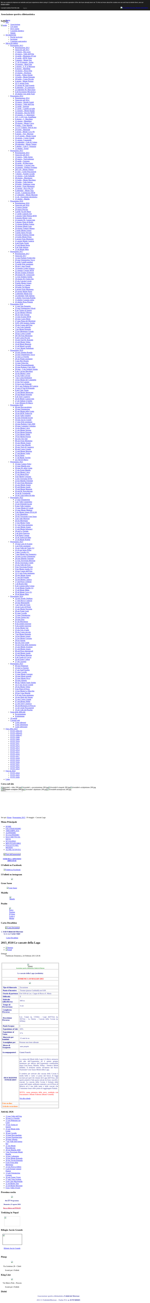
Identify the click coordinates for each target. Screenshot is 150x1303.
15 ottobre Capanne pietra (24, 300)
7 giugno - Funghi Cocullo (25, 174)
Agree (25, 8)
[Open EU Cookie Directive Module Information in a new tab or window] (134, 7)
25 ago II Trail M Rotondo (25, 388)
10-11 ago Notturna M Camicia (26, 386)
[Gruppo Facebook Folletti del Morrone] (12, 870)
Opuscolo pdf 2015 (22, 155)
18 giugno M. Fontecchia (24, 279)
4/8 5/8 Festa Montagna (23, 336)
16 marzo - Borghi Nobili (24, 102)
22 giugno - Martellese (23, 121)
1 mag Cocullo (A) (22, 552)
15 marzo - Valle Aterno (24, 157)
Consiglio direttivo (17, 31)
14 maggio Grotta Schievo (24, 268)
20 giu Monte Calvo (22, 472)
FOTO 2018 (15, 758)
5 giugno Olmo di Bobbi (24, 222)
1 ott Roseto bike (21, 584)
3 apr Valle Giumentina (23, 502)
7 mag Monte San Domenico (25, 554)
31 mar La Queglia (22, 357)
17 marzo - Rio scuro (23, 52)
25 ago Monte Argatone (24, 647)
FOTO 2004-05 (16, 733)
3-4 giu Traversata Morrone (25, 561)
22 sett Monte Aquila (22, 653)
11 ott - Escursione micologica (26, 197)
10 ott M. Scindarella (22, 493)
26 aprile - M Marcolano (24, 163)
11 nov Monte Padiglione (24, 348)
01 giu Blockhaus (21, 622)
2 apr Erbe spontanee (23, 546)
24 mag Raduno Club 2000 (25, 424)
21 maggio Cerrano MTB (24, 270)
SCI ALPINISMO (12, 835)
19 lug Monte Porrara (23, 437)
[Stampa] (9, 948)
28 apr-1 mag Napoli (22, 266)
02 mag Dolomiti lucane (24, 418)
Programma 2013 (16, 45)
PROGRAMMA (12, 43)
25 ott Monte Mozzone (14, 1186)
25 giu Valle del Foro (23, 565)
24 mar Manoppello (22, 603)
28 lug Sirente (20, 641)
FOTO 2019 (15, 760)
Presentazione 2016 (22, 203)
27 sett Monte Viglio (22, 453)
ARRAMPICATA (12, 831)
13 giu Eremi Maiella (23, 470)
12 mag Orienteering (22, 615)
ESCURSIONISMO (13, 829)
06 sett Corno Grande (23, 449)
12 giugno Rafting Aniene (24, 224)
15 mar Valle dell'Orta (14, 1116)
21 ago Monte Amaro (23, 527)
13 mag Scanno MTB (23, 317)
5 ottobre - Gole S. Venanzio (25, 146)
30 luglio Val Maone (22, 287)
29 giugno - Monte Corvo (24, 123)
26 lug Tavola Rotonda (14, 1160)
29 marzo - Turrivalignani (24, 159)
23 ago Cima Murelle (23, 445)
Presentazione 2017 (22, 254)
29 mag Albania (11, 1139)
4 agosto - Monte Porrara (24, 81)
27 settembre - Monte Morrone (26, 195)
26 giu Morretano (21, 521)
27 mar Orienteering (22, 500)
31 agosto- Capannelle (23, 140)
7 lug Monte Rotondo (23, 634)
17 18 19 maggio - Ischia (24, 62)
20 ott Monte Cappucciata (24, 399)
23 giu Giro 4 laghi (22, 630)
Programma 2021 (16, 462)
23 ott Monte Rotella (22, 540)
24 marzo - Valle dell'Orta (24, 54)
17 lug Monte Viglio (22, 523)
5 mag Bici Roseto (22, 361)
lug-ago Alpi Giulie (22, 643)
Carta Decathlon (12, 938)
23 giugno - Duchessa (23, 73)
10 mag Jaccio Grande (23, 420)
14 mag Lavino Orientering (25, 556)
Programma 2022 (16, 498)
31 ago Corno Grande (23, 699)
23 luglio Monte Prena (23, 237)
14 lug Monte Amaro (22, 636)
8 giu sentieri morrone (23, 624)
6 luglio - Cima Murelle (23, 125)
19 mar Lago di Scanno (23, 544)
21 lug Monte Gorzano (23, 638)
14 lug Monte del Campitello (25, 380)
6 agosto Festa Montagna (24, 239)
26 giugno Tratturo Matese (25, 228)
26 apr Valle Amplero (23, 416)
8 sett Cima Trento (22, 390)
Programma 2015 (16, 151)
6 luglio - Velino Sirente (24, 75)
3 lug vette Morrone (22, 519)
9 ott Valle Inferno (21, 247)
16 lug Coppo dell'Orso (23, 571)
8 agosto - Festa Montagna (25, 186)
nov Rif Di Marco (21, 460)
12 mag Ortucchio (21, 363)
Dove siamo (14, 29)
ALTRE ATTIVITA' (13, 850)
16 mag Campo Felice (23, 464)
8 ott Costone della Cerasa (24, 586)
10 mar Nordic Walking (23, 598)
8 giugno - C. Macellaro (24, 119)
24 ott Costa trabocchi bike (25, 495)
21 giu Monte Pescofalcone (11, 1147)
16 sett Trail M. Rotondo (24, 340)
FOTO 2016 (15, 754)
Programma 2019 (16, 350)
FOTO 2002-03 (16, 731)
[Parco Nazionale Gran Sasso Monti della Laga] (12, 888)
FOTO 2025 (15, 775)
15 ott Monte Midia (22, 590)
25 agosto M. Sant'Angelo (24, 85)
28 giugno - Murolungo (23, 178)
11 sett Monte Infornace (23, 529)
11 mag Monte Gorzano (24, 674)
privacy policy (5, 4)
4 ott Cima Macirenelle (14, 1181)
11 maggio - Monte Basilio (25, 111)
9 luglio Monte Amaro (23, 283)
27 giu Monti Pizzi (22, 474)
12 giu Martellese (21, 514)
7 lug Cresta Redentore (23, 378)
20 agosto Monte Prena (23, 291)
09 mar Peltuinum (21, 666)
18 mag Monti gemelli (23, 676)
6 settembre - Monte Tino (24, 191)
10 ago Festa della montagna (25, 645)
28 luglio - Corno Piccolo (24, 79)
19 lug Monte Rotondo (14, 1158)
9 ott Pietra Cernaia (22, 535)
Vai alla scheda (24, 1098)
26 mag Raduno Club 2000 (25, 367)
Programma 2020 (16, 405)
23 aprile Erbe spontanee (24, 264)
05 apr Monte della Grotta (24, 411)
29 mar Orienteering (22, 409)
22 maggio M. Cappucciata (25, 220)
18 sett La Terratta (21, 531)
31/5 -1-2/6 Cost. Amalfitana (25, 117)
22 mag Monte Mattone (23, 510)
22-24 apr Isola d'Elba (23, 550)
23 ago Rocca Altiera (13, 1167)
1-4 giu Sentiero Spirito (23, 277)
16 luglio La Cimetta (22, 285)
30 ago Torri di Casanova (24, 447)
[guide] (4, 25)
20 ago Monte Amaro (23, 575)
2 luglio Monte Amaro (23, 231)
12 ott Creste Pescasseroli (24, 708)
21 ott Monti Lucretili (23, 346)
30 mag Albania (21, 680)
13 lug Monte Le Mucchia (24, 691)
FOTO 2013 (15, 748)
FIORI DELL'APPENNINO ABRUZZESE (12, 860)
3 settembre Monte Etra (23, 294)
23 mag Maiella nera (22, 466)
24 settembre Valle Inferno (24, 296)
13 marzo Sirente (21, 207)
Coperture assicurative (18, 41)
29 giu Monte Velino (22, 687)
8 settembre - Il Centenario (25, 88)
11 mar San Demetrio (23, 306)
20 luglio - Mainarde (22, 130)
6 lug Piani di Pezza (22, 689)
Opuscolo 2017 (20, 256)
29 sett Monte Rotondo (23, 395)
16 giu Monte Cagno (22, 373)
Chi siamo (14, 27)
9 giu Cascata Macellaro (24, 371)
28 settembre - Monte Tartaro (25, 144)
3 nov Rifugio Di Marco (24, 403)
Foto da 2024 (10, 771)
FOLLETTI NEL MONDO (12, 846)
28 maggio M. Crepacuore (24, 275)
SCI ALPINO (11, 841)
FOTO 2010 (15, 741)
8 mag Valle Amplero (23, 506)
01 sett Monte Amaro (23, 649)
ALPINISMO (11, 833)
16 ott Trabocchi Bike (23, 537)
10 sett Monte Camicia (23, 580)
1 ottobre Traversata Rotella (25, 298)
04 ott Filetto (19, 455)
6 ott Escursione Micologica (25, 92)
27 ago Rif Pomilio (22, 577)
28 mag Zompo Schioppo (24, 273)
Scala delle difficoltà (17, 712)
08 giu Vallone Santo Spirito (25, 683)
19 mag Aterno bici (22, 617)
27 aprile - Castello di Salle (25, 109)
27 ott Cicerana (20, 662)
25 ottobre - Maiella (22, 199)
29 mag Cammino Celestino (25, 426)
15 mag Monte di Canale (24, 508)
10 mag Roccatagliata (14, 1135)
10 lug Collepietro (12, 1156)
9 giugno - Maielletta (22, 69)
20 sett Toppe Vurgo (13, 1177)
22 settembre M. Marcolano (25, 90)
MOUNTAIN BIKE (13, 843)
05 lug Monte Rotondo (23, 432)
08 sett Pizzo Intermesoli (24, 651)
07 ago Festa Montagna (23, 483)
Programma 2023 (16, 542)
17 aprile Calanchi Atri (23, 214)
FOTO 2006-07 (16, 735)
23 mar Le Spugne (22, 668)
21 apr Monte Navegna (23, 609)
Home (8, 20)
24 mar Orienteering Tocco (25, 355)
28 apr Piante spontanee (24, 359)
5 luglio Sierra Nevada (23, 233)
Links (8, 779)
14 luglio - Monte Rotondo (25, 77)
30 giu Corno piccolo (23, 632)
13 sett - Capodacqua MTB (25, 193)
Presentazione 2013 (22, 48)
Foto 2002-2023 (12, 729)
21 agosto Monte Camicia (24, 241)
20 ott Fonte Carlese (22, 659)
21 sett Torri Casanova (23, 704)
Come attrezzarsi (21, 727)
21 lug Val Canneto (22, 382)
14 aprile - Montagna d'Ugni (25, 56)
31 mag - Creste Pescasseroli (25, 172)
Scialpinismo (19, 716)
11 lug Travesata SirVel (23, 479)
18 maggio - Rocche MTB (25, 113)
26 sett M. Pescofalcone (24, 491)
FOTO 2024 (15, 773)
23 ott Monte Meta (22, 249)
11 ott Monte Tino (12, 1184)
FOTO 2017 (15, 756)
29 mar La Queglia (13, 1118)
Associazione (15, 24)
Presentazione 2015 (22, 153)
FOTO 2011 (14, 744)
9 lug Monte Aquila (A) (23, 569)
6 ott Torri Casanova (22, 397)
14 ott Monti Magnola (23, 344)
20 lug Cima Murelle (22, 693)
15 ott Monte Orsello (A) (24, 588)
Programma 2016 (16, 201)
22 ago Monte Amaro (23, 485)
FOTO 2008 (15, 737)
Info (7, 22)
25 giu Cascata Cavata (23, 281)
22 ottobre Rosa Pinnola (24, 302)
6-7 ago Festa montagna (24, 525)
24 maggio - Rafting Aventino (26, 167)
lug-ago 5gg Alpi (21, 439)
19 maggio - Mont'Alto (23, 64)
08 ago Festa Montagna (23, 441)
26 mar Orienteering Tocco (25, 260)
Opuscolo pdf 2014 (22, 100)
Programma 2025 (16, 664)
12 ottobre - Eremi (21, 149)
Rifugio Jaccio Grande (12, 1248)
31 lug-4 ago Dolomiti (23, 384)
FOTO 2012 (15, 746)
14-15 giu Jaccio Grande (24, 685)
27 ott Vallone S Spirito (23, 401)
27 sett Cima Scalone (13, 1179)
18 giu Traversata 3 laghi (24, 563)
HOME (8, 826)
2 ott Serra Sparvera (22, 533)
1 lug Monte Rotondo (23, 329)
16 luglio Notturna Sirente (24, 235)
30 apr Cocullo (11, 1133)
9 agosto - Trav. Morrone (24, 134)
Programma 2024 (16, 596)
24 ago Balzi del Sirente (24, 697)
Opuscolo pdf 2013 (22, 50)
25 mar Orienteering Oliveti (25, 308)
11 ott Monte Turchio (23, 458)
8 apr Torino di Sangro (23, 310)
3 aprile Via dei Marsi (23, 212)
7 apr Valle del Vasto (22, 605)
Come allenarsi (20, 723)
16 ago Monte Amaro (23, 443)
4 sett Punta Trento (22, 243)
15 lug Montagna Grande (24, 331)
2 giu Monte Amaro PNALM (26, 512)
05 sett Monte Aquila (22, 487)
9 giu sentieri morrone (23, 626)
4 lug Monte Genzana (23, 477)
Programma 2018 (16, 304)
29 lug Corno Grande (23, 334)
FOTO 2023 (15, 769)
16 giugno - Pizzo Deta (23, 71)
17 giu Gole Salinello (23, 327)
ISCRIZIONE (11, 35)
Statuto (12, 33)
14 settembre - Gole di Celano (26, 142)
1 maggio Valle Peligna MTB (26, 216)
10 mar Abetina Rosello (23, 352)
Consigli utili (15, 720)
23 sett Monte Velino (22, 342)
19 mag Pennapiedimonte (24, 365)
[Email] (9, 950)
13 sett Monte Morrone (23, 451)
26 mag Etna (19, 619)
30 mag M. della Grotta (23, 468)
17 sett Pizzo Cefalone (23, 582)
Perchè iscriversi (16, 37)
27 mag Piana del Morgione (25, 321)
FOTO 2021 (15, 765)
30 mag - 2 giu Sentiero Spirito (26, 369)
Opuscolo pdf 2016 (22, 205)
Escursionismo (20, 714)
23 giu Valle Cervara (22, 376)
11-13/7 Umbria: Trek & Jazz (26, 127)
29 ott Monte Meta (22, 594)
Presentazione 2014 (22, 98)
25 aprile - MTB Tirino (23, 58)
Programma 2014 (16, 96)
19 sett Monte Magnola (23, 489)
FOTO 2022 (15, 767)
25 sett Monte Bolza (22, 245)
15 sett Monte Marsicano (24, 392)
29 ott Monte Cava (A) (23, 592)
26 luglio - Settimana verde (25, 184)
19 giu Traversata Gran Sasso (26, 516)
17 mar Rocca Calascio (23, 601)
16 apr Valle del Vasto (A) (24, 548)
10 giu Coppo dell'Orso (23, 325)
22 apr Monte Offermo (23, 313)
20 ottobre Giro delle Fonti (25, 94)
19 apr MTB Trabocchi (23, 413)
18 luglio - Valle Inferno (24, 182)
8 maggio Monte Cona (23, 218)
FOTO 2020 (15, 762)
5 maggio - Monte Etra (23, 60)
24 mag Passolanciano (14, 1137)
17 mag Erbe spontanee (23, 422)
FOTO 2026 (15, 777)
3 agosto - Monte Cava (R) (25, 132)
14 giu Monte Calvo (22, 428)
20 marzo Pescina (21, 209)
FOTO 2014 (15, 750)
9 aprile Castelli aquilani (24, 262)
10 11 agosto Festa (22, 83)
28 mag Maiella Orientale (24, 559)
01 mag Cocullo (21, 613)
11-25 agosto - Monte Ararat (25, 136)
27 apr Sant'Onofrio (22, 670)
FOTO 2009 (15, 739)
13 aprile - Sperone (22, 106)
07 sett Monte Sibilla (22, 701)
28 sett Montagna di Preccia (25, 706)
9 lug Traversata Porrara (24, 567)
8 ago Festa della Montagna (12, 1164)
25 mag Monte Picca (22, 678)
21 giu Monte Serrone (23, 430)
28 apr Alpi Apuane (22, 315)
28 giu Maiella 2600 (13, 1150)
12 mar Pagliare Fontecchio (25, 258)
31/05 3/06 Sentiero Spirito (25, 323)
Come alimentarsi (21, 725)
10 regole (13, 718)
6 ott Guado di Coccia (23, 657)
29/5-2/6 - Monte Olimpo (24, 170)
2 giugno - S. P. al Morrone (25, 67)
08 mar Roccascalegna (23, 407)
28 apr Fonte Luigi (22, 611)
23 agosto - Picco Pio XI (24, 188)
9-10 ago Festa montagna (24, 695)
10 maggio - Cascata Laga (24, 165)
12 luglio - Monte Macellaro (25, 180)
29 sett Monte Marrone (23, 655)
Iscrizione (13, 39)
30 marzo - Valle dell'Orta (24, 104)
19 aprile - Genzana (22, 161)
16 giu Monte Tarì (21, 628)
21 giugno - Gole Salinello (25, 176)
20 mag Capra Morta (22, 319)
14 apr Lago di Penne (23, 607)
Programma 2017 (16, 252)
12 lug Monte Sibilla (22, 434)
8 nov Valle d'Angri (13, 1188)
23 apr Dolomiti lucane (23, 504)
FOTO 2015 (15, 752)
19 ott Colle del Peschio (24, 710)
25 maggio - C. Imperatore (25, 115)
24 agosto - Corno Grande (24, 138)
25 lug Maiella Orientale (24, 481)
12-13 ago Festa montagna (25, 573)
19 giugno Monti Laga (23, 226)
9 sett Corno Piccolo (22, 338)
